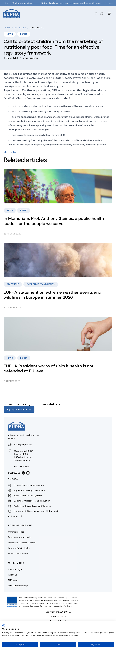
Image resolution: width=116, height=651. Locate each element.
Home (7, 27)
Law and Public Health (19, 548)
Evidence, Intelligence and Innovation (32, 500)
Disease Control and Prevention (29, 485)
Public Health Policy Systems (28, 495)
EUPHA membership (18, 585)
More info (10, 152)
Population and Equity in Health (29, 490)
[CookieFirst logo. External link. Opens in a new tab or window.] (3, 625)
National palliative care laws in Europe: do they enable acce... (69, 3)
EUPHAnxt (13, 580)
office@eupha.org (23, 444)
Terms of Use (56, 616)
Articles (20, 27)
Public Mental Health (18, 553)
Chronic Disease (16, 531)
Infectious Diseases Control (21, 542)
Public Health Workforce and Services (32, 506)
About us (12, 574)
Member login (15, 569)
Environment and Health (20, 537)
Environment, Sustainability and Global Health (36, 511)
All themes (13, 516)
